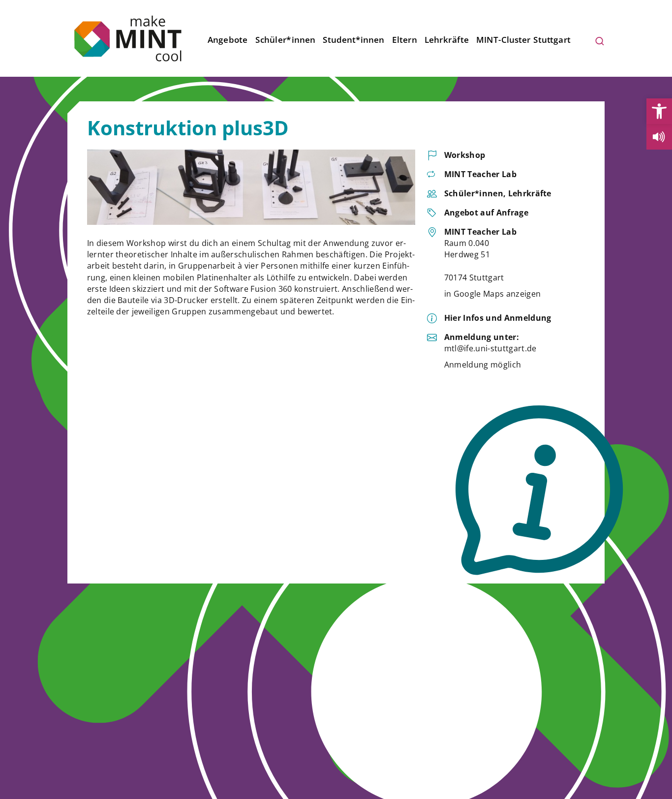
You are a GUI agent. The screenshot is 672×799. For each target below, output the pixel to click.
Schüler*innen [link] (285, 39)
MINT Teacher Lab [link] (480, 174)
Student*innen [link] (353, 39)
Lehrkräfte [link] (447, 39)
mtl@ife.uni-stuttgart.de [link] (490, 348)
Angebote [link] (228, 39)
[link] (659, 111)
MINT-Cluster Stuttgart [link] (524, 39)
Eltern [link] (404, 39)
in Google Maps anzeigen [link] (492, 293)
